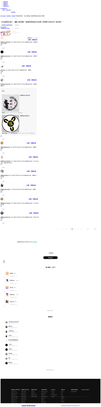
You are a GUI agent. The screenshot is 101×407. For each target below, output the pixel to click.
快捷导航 (13, 12)
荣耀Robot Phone (44, 391)
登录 (3, 10)
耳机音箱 (62, 398)
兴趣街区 (8, 16)
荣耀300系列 (23, 396)
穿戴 (62, 394)
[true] (17, 32)
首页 (16, 15)
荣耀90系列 (23, 403)
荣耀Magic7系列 (14, 398)
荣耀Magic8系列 (14, 393)
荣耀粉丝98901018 (5, 147)
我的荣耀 (52, 396)
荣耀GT (42, 399)
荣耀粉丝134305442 (6, 42)
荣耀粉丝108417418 (6, 217)
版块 (4, 16)
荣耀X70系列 (43, 403)
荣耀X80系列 (43, 393)
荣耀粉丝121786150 (6, 203)
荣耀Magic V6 (13, 391)
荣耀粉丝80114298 (5, 189)
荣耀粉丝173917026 (6, 84)
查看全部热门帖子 (50, 369)
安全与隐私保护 (54, 394)
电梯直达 (29, 38)
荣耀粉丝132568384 (6, 161)
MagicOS (53, 391)
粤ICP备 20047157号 (76, 405)
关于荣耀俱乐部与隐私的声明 (34, 404)
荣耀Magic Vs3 (14, 401)
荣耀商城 (5, 3)
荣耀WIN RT (33, 393)
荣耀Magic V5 (13, 394)
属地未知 (20, 112)
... (84, 229)
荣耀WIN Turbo (34, 394)
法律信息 (45, 404)
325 (87, 229)
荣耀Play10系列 (44, 396)
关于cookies (42, 404)
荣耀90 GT (23, 401)
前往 (36, 38)
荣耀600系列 (23, 391)
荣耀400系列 (23, 394)
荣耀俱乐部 (6, 6)
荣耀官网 (5, 1)
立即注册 (8, 10)
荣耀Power (43, 394)
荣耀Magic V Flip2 (14, 396)
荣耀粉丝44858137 (24, 115)
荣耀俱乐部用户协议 (25, 404)
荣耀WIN (32, 391)
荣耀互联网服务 (74, 391)
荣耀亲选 (5, 4)
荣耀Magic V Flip (14, 403)
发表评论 (51, 253)
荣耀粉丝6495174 (5, 175)
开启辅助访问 (4, 8)
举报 (3, 48)
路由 (62, 399)
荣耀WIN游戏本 (34, 396)
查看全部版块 (50, 310)
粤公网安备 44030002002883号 (66, 405)
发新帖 (95, 229)
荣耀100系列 (23, 399)
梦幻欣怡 (3, 70)
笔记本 (62, 391)
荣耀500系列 (23, 393)
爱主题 (13, 16)
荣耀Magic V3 (13, 399)
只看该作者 (34, 39)
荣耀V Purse (43, 401)
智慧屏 (62, 396)
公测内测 (52, 393)
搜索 (2, 32)
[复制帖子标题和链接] (7, 25)
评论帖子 (50, 257)
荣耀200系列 (23, 398)
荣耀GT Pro (43, 398)
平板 (62, 393)
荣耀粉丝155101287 (6, 56)
